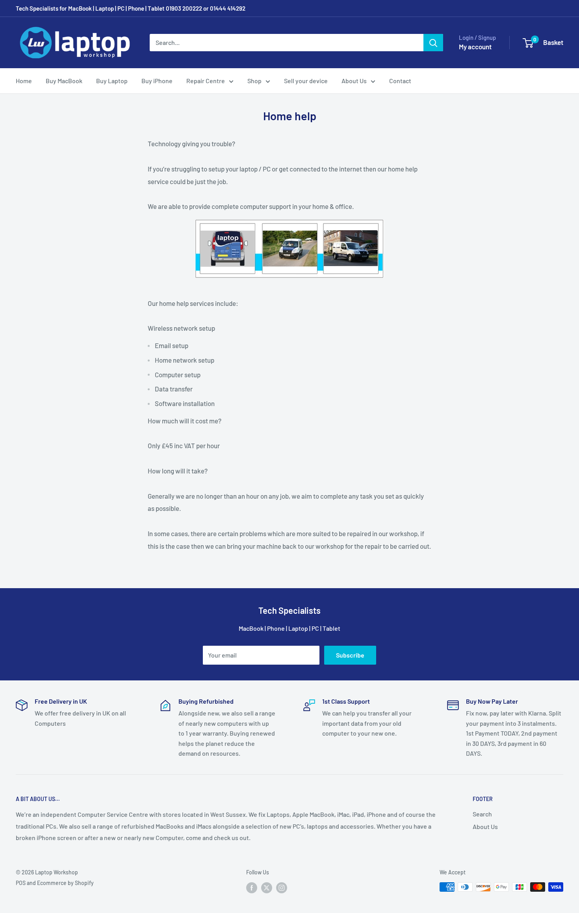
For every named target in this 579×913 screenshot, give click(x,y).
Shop (254, 80)
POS (21, 882)
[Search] (433, 42)
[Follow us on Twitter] (266, 887)
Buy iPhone (157, 80)
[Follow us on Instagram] (281, 887)
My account (475, 46)
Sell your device (306, 80)
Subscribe (350, 655)
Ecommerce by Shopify (65, 882)
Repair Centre (205, 80)
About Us (354, 80)
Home (24, 80)
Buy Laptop (112, 80)
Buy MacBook (64, 80)
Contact (400, 80)
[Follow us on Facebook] (251, 887)
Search (482, 814)
